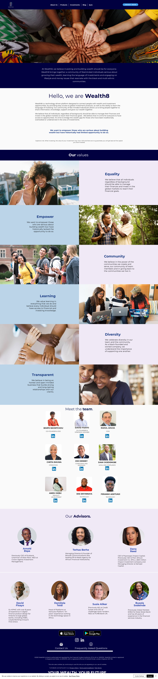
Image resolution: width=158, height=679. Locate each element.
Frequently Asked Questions (91, 648)
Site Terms (98, 668)
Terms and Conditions (87, 668)
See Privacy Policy (74, 676)
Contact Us (61, 648)
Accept (150, 676)
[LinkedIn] (82, 436)
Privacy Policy (74, 668)
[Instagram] (76, 640)
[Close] (156, 676)
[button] (54, 5)
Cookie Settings (139, 676)
